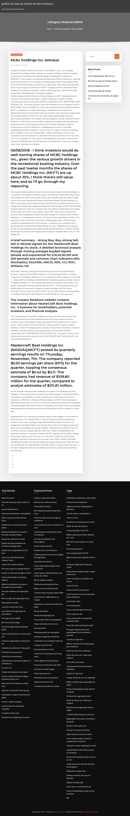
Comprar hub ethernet (43, 645)
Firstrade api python (75, 549)
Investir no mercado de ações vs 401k (16, 573)
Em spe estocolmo (41, 611)
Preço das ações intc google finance (16, 569)
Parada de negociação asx (44, 615)
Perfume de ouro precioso (12, 652)
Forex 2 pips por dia (74, 614)
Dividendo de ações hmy (76, 771)
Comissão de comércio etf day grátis (16, 648)
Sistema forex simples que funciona (16, 717)
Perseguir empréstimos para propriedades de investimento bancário (79, 632)
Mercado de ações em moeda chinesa (102, 81)
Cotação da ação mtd (75, 639)
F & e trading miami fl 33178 (77, 553)
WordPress (59, 812)
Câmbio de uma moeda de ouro (46, 584)
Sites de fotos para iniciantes (78, 730)
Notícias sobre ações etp (76, 726)
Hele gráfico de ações (10, 603)
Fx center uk (6, 668)
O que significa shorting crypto (46, 661)
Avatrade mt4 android (42, 562)
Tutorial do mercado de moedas (46, 686)
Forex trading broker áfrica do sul (101, 76)
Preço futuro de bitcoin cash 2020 (47, 665)
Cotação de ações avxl (10, 713)
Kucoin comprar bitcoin (43, 546)
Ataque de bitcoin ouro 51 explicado (81, 678)
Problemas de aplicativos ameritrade (81, 498)
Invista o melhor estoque (11, 702)
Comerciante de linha (42, 506)
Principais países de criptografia (46, 632)
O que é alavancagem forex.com (79, 610)
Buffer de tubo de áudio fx (77, 526)
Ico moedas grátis (73, 605)
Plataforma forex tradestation (46, 678)
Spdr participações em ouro (99, 86)
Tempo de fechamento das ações (15, 672)
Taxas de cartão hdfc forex (12, 607)
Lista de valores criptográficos (78, 513)
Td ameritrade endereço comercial (80, 714)
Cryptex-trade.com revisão (44, 498)
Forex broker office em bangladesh (48, 620)
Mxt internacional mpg (10, 622)
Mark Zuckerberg (20, 65)
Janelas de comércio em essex (13, 539)
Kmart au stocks (8, 498)
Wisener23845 (16, 55)
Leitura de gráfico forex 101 (77, 530)
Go (117, 56)
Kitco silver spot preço (75, 662)
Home (49, 29)
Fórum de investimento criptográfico (16, 513)
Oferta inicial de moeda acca (78, 590)
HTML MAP (94, 812)
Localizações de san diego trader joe (48, 641)
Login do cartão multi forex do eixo (15, 690)
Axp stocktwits (40, 628)
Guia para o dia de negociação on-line (81, 746)
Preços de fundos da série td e (46, 624)
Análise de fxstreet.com (43, 682)
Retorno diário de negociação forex (16, 598)
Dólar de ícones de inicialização (79, 651)
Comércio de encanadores (12, 656)
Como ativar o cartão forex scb (79, 787)
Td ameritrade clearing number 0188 (48, 593)
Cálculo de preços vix (42, 673)
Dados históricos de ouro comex (79, 734)
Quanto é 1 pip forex (75, 673)
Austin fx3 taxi (72, 586)
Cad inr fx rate (72, 518)
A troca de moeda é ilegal (44, 669)
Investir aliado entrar (10, 509)
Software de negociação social (78, 696)
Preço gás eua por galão (11, 618)
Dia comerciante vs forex (44, 649)
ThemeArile (86, 812)
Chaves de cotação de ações (13, 564)
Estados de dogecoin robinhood (46, 637)
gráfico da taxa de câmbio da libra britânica (27, 3)
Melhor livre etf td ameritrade (46, 588)
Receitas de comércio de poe (45, 502)
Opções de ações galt (75, 782)
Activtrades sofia (73, 601)
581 (68, 798)
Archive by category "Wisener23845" (68, 29)
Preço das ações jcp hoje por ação (80, 625)
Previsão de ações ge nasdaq (99, 91)
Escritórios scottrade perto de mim (80, 522)
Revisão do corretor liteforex (45, 550)
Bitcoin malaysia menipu (43, 580)
